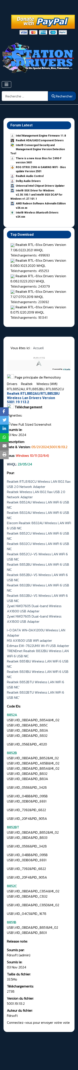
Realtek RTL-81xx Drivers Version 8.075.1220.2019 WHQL (38, 309)
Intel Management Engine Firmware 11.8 (41, 135)
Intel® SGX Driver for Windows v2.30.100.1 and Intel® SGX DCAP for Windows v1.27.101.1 (36, 194)
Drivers (12, 383)
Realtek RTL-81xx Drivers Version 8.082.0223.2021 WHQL (38, 278)
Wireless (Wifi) (47, 383)
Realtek (27, 383)
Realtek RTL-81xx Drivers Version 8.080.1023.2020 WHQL (38, 263)
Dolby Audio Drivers (28, 181)
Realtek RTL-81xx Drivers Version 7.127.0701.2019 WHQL (38, 294)
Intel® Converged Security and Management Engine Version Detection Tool (37, 149)
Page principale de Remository (37, 377)
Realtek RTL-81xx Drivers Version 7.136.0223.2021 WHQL (38, 247)
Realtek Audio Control (30, 176)
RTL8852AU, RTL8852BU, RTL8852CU (35, 389)
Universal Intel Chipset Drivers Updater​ (40, 185)
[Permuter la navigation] (6, 84)
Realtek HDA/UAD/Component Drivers (40, 140)
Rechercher (64, 96)
